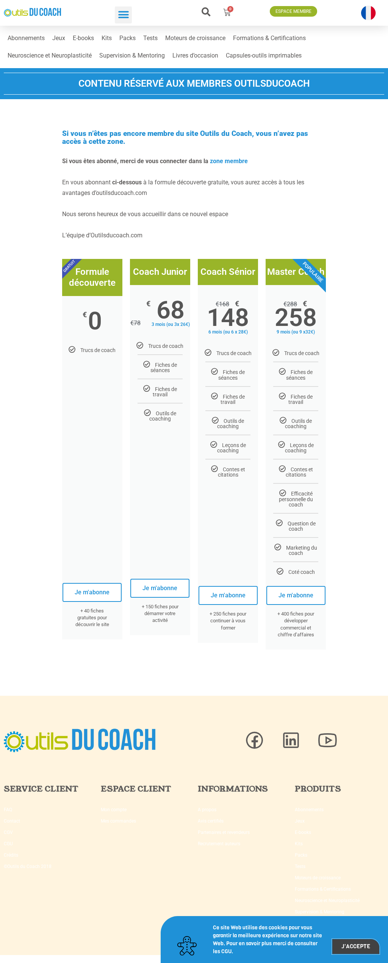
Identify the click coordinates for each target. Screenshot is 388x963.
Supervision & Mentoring (132, 55)
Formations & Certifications (269, 38)
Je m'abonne (92, 592)
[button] (123, 14)
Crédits (11, 855)
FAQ (8, 809)
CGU (8, 843)
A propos (207, 809)
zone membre (229, 161)
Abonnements (26, 38)
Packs (127, 38)
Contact (12, 821)
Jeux (58, 38)
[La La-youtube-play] (327, 740)
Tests (150, 38)
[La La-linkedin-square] (291, 740)
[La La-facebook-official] (254, 740)
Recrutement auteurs (219, 843)
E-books (83, 38)
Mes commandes (118, 821)
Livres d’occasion (195, 55)
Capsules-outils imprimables (264, 55)
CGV (8, 832)
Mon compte (114, 809)
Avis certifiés (211, 821)
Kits (107, 38)
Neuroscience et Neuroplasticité (50, 55)
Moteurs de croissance (195, 38)
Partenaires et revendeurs (224, 832)
